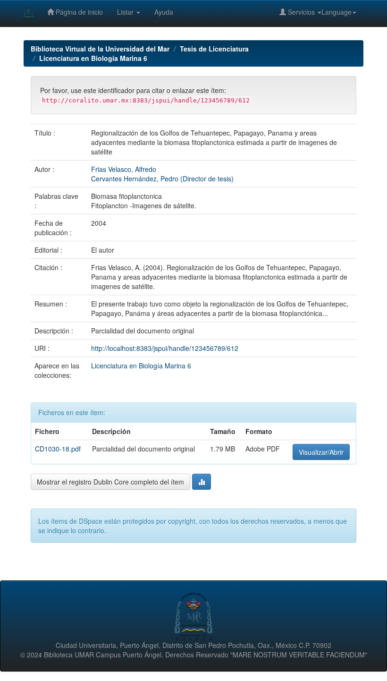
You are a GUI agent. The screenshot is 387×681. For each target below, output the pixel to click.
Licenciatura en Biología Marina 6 (93, 58)
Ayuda (163, 12)
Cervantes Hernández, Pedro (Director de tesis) (162, 178)
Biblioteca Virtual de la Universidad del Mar (100, 48)
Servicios (301, 12)
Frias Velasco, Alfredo (123, 169)
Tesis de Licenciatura (214, 48)
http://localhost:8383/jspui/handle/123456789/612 (164, 348)
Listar (126, 12)
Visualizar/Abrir (321, 452)
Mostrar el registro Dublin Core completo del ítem (110, 481)
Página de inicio (78, 12)
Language (336, 12)
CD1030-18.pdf (58, 448)
